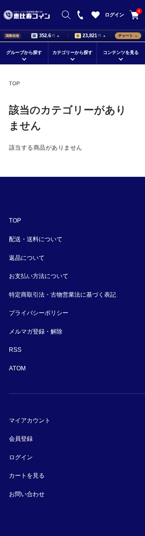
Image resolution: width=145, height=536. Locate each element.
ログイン (114, 14)
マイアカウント (30, 420)
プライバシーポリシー (38, 313)
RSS (15, 350)
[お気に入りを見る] (95, 17)
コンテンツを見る (121, 52)
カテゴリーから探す (72, 52)
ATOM (17, 368)
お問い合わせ (27, 494)
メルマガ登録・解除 (35, 331)
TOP (14, 83)
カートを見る (138, 11)
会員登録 (21, 439)
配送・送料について (35, 239)
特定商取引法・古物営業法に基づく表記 (62, 294)
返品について (27, 258)
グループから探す (24, 52)
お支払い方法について (38, 276)
